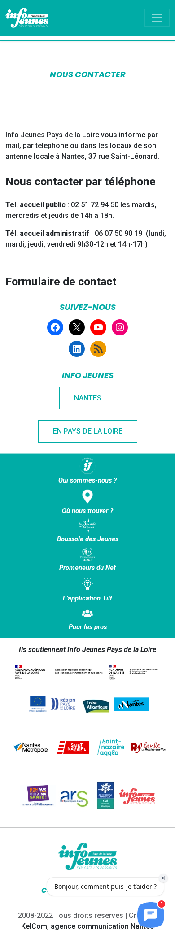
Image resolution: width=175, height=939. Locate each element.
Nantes (87, 398)
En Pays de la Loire (87, 431)
